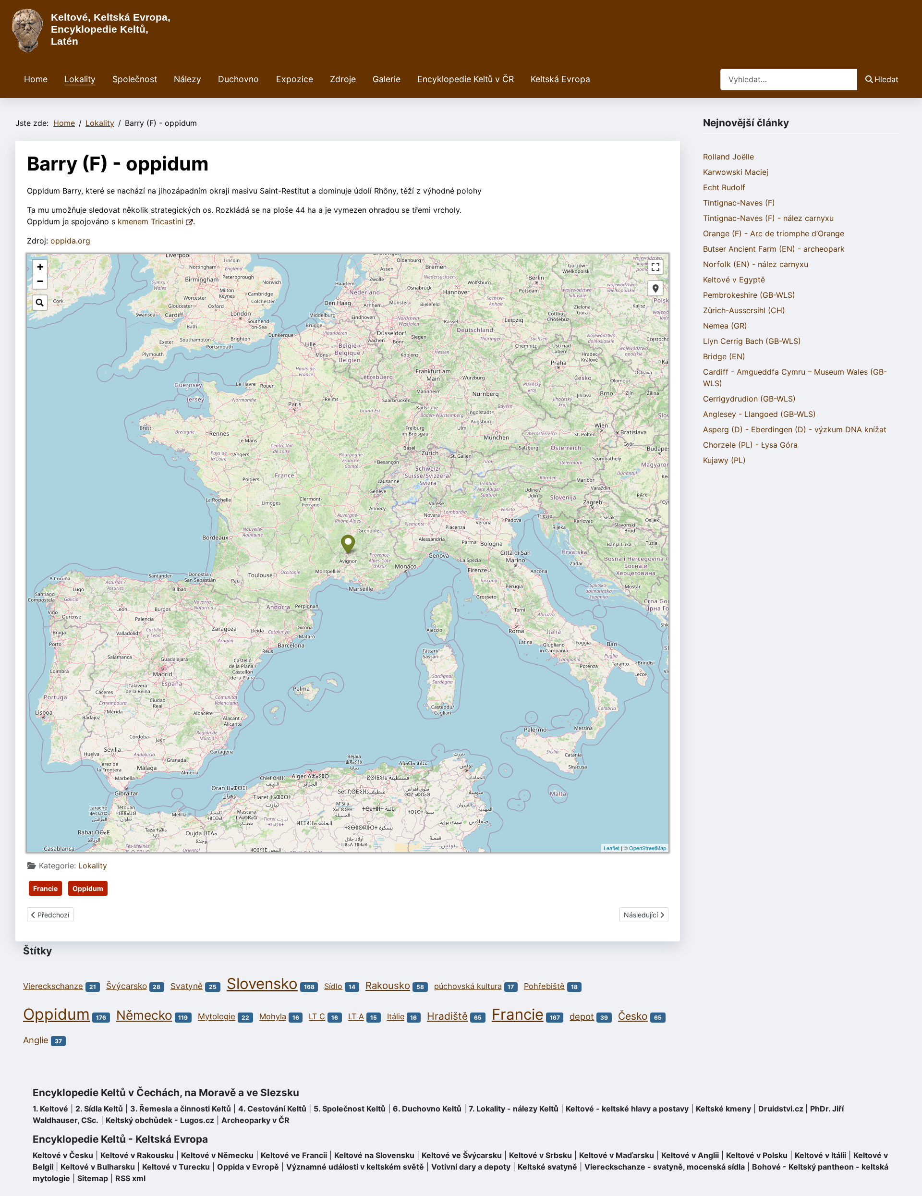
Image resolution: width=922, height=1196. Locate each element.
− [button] (40, 281)
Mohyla (272, 1017)
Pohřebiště (544, 986)
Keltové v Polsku (757, 1155)
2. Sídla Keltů (99, 1108)
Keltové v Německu (217, 1155)
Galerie (386, 79)
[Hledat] (40, 302)
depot (582, 1016)
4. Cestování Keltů (272, 1108)
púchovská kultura (468, 986)
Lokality (80, 79)
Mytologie (216, 1017)
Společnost (134, 79)
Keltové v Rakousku (137, 1155)
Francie (45, 888)
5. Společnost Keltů (350, 1108)
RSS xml (130, 1178)
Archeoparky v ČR (255, 1120)
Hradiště (447, 1016)
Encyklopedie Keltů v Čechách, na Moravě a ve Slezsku (166, 1092)
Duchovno (238, 79)
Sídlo (333, 986)
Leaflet (611, 848)
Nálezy (187, 79)
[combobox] (789, 79)
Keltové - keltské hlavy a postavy (627, 1108)
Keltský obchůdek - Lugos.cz (160, 1120)
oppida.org (70, 240)
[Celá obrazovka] (655, 267)
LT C (317, 1017)
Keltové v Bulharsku (98, 1167)
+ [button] (40, 267)
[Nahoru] (905, 1178)
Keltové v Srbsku (540, 1155)
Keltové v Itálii (820, 1155)
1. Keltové (50, 1108)
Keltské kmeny (723, 1108)
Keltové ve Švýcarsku (462, 1155)
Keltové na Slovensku (374, 1155)
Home (36, 79)
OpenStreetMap (647, 848)
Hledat (886, 79)
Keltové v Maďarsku (616, 1155)
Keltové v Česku (63, 1155)
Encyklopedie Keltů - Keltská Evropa (120, 1139)
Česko (633, 1016)
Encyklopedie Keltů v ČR (465, 79)
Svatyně (186, 986)
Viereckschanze (53, 986)
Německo (144, 1015)
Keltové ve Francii (294, 1155)
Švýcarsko (126, 986)
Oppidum (88, 888)
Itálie (395, 1017)
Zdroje (343, 79)
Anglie (36, 1040)
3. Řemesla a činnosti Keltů (180, 1108)
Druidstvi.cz (780, 1108)
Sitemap (92, 1178)
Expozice (294, 79)
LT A (356, 1017)
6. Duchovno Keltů (427, 1108)
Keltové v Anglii (690, 1155)
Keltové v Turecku (176, 1167)
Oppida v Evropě (248, 1167)
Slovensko (262, 984)
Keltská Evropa (560, 79)
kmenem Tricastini (152, 221)
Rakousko (387, 985)
